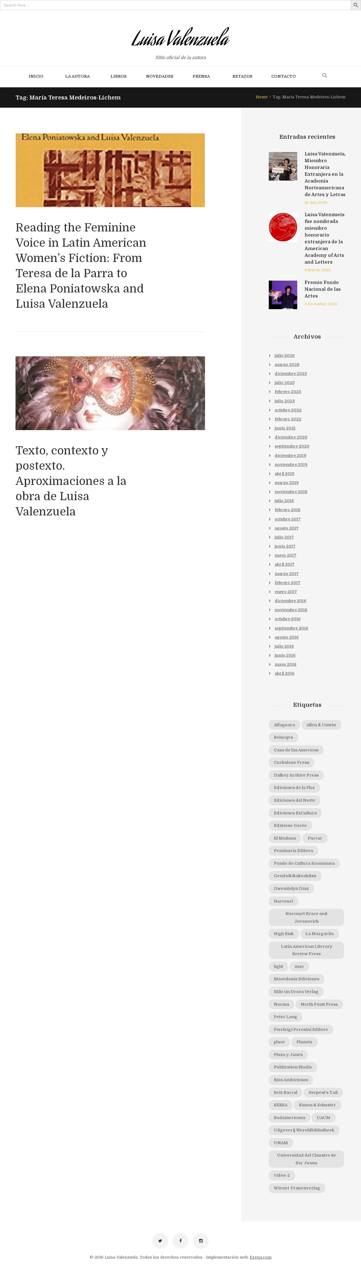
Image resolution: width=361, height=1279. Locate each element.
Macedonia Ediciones (296, 979)
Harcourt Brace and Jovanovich (306, 917)
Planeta (304, 1042)
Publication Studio (293, 1067)
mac (299, 966)
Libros (119, 76)
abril (284, 473)
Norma (281, 1004)
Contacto (283, 76)
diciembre (291, 373)
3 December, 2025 (321, 304)
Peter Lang (285, 1016)
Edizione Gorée (290, 825)
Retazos (242, 76)
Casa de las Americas (296, 750)
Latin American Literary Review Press (306, 950)
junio (285, 428)
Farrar (315, 838)
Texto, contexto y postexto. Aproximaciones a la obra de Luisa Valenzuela (71, 481)
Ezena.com (261, 1257)
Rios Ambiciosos (291, 1080)
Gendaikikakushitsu (295, 875)
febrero (288, 391)
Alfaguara (284, 725)
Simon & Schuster (317, 1105)
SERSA (280, 1105)
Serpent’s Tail (323, 1092)
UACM (323, 1117)
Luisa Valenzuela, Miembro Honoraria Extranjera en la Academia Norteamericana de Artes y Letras (325, 174)
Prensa (201, 76)
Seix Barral (285, 1092)
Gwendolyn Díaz (291, 888)
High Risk (284, 933)
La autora (77, 76)
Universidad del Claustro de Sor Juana (306, 1159)
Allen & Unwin (321, 725)
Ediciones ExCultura (295, 813)
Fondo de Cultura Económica (304, 863)
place (279, 1042)
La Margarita (319, 933)
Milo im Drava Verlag (296, 991)
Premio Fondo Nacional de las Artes (323, 289)
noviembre (291, 464)
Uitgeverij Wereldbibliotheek (304, 1130)
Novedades (159, 76)
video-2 (282, 1175)
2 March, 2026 (318, 270)
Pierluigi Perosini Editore (301, 1029)
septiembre (292, 446)
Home (262, 97)
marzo (287, 364)
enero (286, 591)
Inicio (36, 76)
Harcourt (283, 901)
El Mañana (285, 838)
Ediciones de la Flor (294, 787)
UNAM (281, 1143)
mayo (285, 555)
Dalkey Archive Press (296, 775)
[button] (324, 76)
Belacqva (283, 737)
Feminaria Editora (293, 850)
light (278, 966)
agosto (287, 528)
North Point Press (319, 1004)
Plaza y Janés (288, 1054)
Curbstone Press (291, 762)
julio (285, 355)
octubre (288, 410)
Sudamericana (289, 1117)
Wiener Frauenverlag (297, 1188)
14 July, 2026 (316, 203)
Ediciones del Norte (294, 800)
